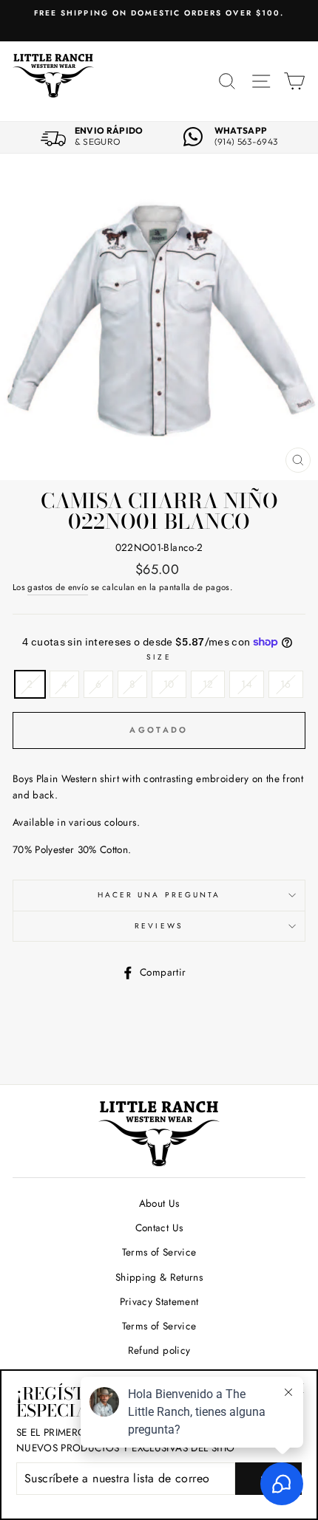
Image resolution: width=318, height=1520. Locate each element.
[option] (159, 13)
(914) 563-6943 (246, 142)
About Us (159, 1203)
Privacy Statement (159, 1301)
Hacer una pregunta (159, 894)
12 (208, 684)
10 (169, 684)
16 (285, 684)
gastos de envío (57, 587)
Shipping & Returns (159, 1277)
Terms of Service (159, 1252)
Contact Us (159, 1227)
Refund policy (159, 1350)
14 (246, 684)
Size (158, 657)
